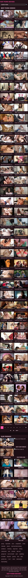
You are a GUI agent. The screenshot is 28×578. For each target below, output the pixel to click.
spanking (21, 554)
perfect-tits (3, 559)
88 (26, 427)
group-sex (3, 554)
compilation (18, 543)
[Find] (26, 5)
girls (17, 554)
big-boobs (8, 543)
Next (17, 430)
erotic (24, 543)
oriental (13, 551)
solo (9, 551)
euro (13, 543)
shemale (3, 546)
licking (20, 548)
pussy (2, 543)
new (22, 556)
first (18, 556)
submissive (3, 551)
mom (14, 559)
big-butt (9, 556)
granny (14, 556)
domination (19, 559)
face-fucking (4, 561)
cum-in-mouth (11, 554)
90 (13, 430)
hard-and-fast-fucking (16, 546)
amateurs (3, 548)
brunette (3, 556)
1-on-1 (9, 559)
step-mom (15, 548)
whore (8, 546)
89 (10, 430)
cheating (9, 548)
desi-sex (18, 551)
